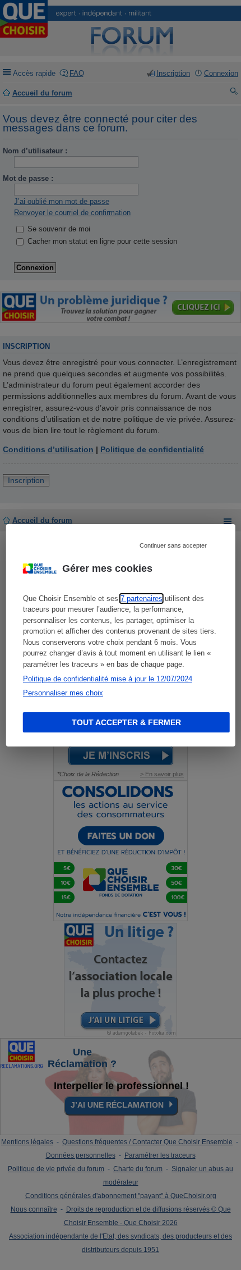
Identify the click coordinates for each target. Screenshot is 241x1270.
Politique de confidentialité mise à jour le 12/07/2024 (107, 679)
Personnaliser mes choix (63, 693)
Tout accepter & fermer (126, 722)
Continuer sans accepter (173, 544)
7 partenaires (142, 598)
